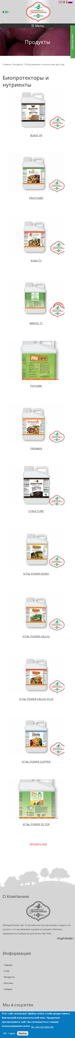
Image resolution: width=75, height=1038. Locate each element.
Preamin (36, 448)
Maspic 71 (36, 323)
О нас (7, 970)
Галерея (8, 989)
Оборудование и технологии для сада (44, 64)
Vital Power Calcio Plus (36, 699)
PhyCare (36, 385)
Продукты (18, 64)
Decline (23, 1033)
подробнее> (65, 938)
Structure (36, 511)
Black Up (36, 135)
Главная (7, 64)
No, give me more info (42, 1027)
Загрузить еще (38, 844)
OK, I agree (9, 1033)
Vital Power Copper (36, 761)
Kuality (36, 260)
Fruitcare (36, 198)
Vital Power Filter (36, 824)
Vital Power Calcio (36, 636)
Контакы (8, 983)
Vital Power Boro (36, 573)
